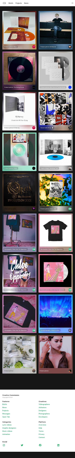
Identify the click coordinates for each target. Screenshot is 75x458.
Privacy (41, 434)
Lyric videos (7, 425)
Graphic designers (9, 428)
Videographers (44, 404)
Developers (43, 417)
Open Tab (6, 417)
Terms (41, 431)
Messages (6, 414)
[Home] (4, 4)
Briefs (11, 3)
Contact (42, 437)
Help (40, 428)
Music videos (7, 431)
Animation (6, 434)
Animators (42, 407)
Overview (42, 425)
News (26, 3)
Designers (42, 411)
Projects (19, 3)
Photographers (44, 414)
